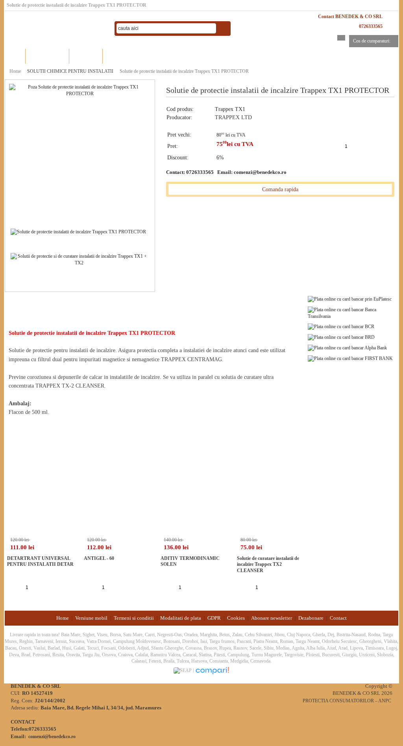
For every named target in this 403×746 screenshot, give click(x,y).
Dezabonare (311, 618)
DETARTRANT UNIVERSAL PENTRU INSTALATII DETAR (40, 561)
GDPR (214, 618)
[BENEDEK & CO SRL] (56, 29)
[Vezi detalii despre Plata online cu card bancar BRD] (341, 337)
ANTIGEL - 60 (99, 558)
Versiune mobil (91, 618)
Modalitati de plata (180, 618)
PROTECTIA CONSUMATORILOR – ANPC (347, 701)
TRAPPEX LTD (233, 117)
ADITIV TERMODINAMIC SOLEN (190, 561)
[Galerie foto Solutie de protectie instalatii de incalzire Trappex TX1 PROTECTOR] (78, 231)
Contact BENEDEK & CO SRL (350, 16)
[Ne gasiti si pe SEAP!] (183, 670)
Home (15, 56)
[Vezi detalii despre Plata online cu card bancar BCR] (341, 326)
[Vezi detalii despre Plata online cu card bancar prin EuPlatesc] (350, 298)
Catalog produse (47, 56)
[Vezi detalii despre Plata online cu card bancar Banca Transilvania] (353, 312)
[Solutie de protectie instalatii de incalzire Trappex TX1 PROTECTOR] (80, 90)
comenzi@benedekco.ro (260, 172)
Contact (338, 618)
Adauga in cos (364, 146)
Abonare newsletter (271, 618)
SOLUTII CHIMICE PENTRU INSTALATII (70, 71)
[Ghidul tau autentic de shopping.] (212, 670)
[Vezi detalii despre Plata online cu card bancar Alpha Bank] (347, 347)
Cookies (236, 618)
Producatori (86, 56)
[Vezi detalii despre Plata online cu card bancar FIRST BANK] (350, 358)
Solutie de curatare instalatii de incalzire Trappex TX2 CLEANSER (268, 564)
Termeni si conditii (134, 618)
